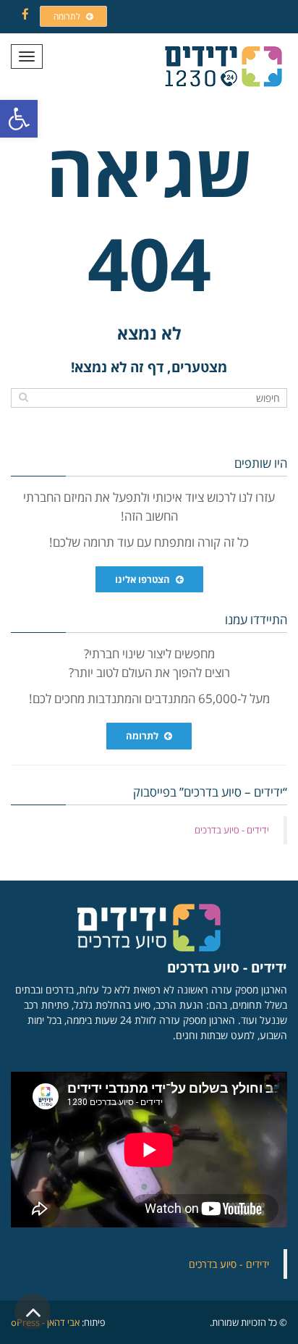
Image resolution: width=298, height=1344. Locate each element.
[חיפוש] (23, 397)
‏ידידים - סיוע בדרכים (232, 829)
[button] (19, 119)
